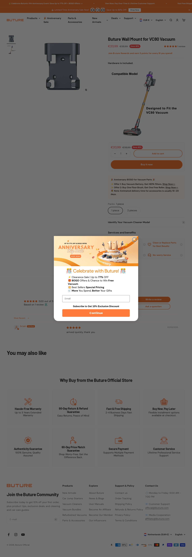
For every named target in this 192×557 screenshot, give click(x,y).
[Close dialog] (134, 239)
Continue (96, 313)
